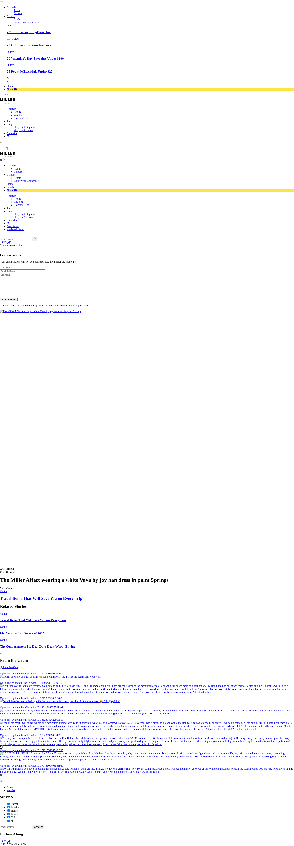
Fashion (11, 174)
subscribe (38, 827)
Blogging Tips (21, 204)
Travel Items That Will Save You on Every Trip (41, 598)
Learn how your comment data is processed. (65, 305)
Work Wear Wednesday (26, 180)
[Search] (34, 239)
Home (10, 183)
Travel (10, 208)
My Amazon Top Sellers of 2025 (22, 633)
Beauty (17, 198)
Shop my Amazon (23, 217)
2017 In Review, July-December (29, 32)
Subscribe (12, 220)
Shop (9, 211)
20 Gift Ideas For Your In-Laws (29, 45)
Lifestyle (11, 195)
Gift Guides (13, 38)
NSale (10, 190)
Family (10, 186)
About (17, 168)
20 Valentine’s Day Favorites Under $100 (35, 58)
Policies (11, 790)
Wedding (18, 201)
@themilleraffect (9, 667)
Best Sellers (13, 226)
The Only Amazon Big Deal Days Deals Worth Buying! (38, 646)
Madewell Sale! (15, 229)
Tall (13, 817)
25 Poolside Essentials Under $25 (30, 71)
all (12, 820)
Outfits (10, 25)
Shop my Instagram (24, 214)
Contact (18, 171)
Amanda (11, 165)
